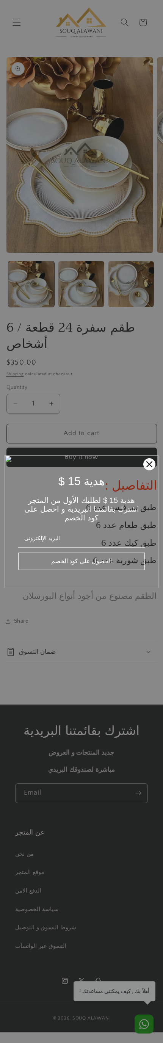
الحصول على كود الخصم (81, 561)
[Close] (149, 464)
